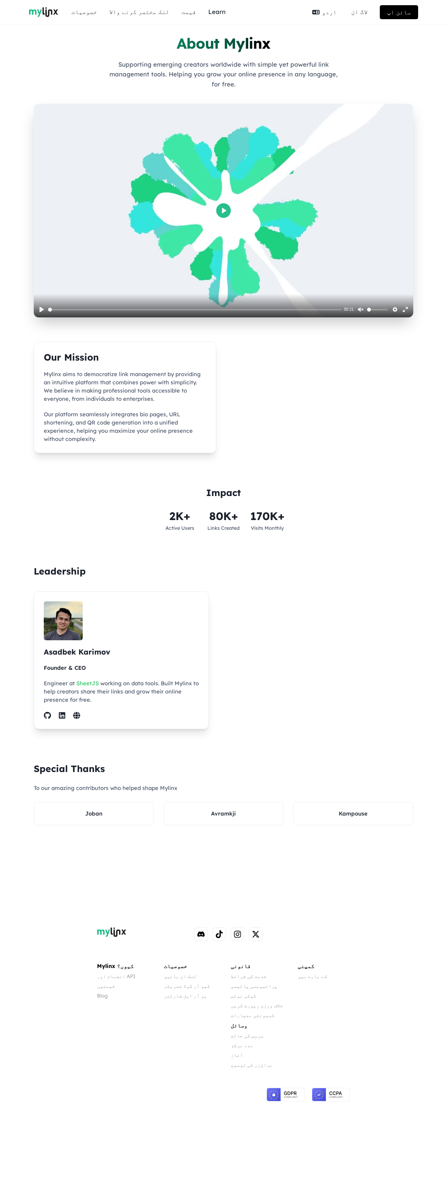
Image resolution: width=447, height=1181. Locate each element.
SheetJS (87, 683)
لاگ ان (359, 12)
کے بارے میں (312, 976)
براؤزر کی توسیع (252, 1065)
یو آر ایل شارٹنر (185, 996)
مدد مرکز (242, 1045)
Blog (102, 996)
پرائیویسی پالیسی (254, 986)
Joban (93, 813)
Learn (217, 12)
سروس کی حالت (247, 1036)
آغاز (237, 1055)
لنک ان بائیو (180, 976)
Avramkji (223, 813)
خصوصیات (84, 12)
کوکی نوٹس (243, 996)
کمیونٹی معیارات (253, 1015)
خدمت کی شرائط (249, 976)
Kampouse (353, 813)
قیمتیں (106, 986)
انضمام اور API (116, 976)
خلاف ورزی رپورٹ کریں (257, 1005)
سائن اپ (399, 12)
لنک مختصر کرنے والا (139, 12)
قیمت (189, 12)
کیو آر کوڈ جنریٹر (187, 986)
